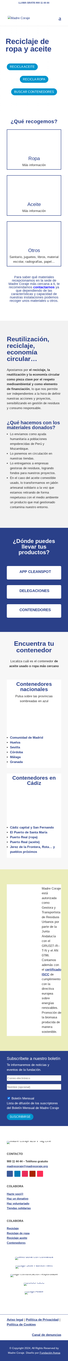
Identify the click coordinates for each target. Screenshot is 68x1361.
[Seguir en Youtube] (32, 1174)
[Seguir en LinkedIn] (17, 1174)
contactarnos (44, 287)
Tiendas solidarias (19, 1208)
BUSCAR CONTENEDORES (34, 91)
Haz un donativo (17, 1198)
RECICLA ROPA (34, 79)
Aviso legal (15, 1319)
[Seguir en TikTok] (40, 1174)
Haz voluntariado (18, 1203)
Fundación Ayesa (50, 1352)
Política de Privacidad (42, 1319)
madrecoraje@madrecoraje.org (27, 1166)
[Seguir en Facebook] (10, 1174)
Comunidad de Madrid (26, 737)
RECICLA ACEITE (22, 66)
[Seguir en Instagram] (25, 1174)
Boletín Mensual (23, 1098)
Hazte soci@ (15, 1193)
